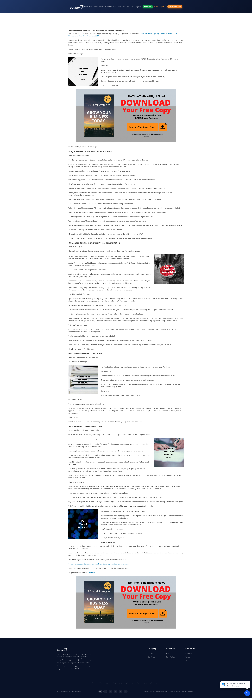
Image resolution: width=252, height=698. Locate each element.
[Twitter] (105, 691)
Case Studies (110, 7)
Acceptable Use (175, 691)
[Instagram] (125, 691)
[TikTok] (120, 691)
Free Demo (188, 653)
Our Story (121, 7)
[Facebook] (100, 691)
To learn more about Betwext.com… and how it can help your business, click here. (98, 564)
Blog (167, 653)
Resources (98, 7)
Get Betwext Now (175, 6)
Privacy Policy (149, 691)
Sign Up (187, 657)
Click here (91, 572)
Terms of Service (161, 691)
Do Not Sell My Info (188, 691)
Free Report (160, 6)
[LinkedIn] (110, 691)
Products (87, 7)
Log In (137, 7)
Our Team (130, 7)
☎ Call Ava (147, 6)
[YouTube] (115, 691)
